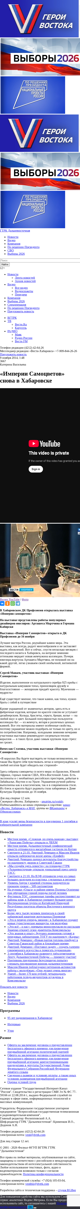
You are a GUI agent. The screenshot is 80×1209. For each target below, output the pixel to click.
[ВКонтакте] (2, 603)
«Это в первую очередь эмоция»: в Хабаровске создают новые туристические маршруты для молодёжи (42, 921)
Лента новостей (25, 277)
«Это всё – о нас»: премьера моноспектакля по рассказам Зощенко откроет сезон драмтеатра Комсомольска (43, 928)
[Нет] (34, 1207)
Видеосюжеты (24, 291)
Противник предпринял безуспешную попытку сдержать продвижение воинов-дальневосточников (40, 962)
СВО (10, 250)
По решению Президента (23, 247)
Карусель (21, 327)
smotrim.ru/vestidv (52, 801)
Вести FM (21, 341)
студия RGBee (67, 1190)
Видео (11, 240)
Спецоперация (16, 304)
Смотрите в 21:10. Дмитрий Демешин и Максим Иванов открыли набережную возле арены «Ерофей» (43, 854)
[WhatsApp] (12, 603)
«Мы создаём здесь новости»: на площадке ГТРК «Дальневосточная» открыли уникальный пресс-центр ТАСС (42, 869)
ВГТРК (12, 317)
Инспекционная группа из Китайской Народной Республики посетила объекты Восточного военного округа (41, 906)
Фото (25, 599)
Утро (10, 1030)
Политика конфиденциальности (43, 1174)
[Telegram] (18, 603)
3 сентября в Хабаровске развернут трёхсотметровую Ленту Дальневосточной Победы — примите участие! (41, 955)
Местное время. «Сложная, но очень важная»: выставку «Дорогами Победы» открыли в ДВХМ (42, 840)
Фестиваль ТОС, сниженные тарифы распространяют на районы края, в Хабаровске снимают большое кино (43, 898)
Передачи (21, 294)
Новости (12, 237)
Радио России (23, 338)
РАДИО (12, 331)
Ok (30, 1207)
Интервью (13, 1024)
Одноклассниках (10, 811)
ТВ (9, 321)
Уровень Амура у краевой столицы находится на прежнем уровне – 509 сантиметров (38, 884)
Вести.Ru (21, 324)
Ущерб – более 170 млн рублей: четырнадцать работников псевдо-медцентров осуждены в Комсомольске (36, 977)
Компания (13, 243)
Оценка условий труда (21, 1082)
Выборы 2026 (16, 253)
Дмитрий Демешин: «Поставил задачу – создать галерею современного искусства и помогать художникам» (43, 948)
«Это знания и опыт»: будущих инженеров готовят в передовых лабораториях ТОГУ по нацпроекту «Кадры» (43, 935)
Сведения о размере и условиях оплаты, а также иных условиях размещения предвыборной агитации (41, 1077)
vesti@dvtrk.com (35, 1134)
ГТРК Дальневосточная (15, 230)
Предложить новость (20, 311)
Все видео (21, 287)
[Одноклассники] (7, 603)
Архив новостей (25, 281)
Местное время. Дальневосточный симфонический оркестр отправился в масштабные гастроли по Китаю (42, 847)
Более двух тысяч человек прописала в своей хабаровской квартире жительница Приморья (36, 915)
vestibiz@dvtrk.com (37, 1183)
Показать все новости (14, 986)
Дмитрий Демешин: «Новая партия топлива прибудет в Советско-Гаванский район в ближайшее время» (42, 942)
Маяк (18, 334)
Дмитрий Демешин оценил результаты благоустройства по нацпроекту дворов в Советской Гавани (42, 861)
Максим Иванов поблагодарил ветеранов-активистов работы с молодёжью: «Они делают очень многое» (41, 968)
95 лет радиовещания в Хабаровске (29, 1018)
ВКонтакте (57, 808)
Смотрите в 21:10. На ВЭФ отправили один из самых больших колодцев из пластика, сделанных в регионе (41, 878)
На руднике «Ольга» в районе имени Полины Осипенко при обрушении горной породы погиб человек (43, 891)
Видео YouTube (10, 599)
